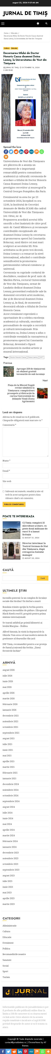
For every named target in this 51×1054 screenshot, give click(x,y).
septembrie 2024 (11, 801)
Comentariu (9, 424)
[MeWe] (31, 151)
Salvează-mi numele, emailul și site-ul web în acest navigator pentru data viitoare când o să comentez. (24, 494)
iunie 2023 (8, 886)
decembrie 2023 (11, 852)
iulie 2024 (7, 812)
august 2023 (9, 875)
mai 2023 (7, 892)
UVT (41, 357)
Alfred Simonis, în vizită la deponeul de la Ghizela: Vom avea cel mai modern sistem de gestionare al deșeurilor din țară (25, 635)
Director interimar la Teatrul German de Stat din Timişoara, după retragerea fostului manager (11, 551)
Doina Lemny (33, 357)
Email (6, 470)
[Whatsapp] (41, 151)
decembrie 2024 (11, 784)
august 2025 (9, 738)
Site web (7, 481)
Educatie (14, 48)
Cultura (6, 48)
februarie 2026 (10, 704)
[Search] (46, 23)
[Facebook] (6, 151)
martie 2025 (9, 767)
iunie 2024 (8, 818)
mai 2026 (7, 687)
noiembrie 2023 (10, 858)
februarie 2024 (10, 841)
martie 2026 (9, 698)
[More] (6, 157)
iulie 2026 (7, 675)
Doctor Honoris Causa (18, 357)
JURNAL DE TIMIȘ (25, 13)
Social (5, 965)
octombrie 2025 (10, 727)
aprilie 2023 (9, 898)
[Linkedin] (21, 151)
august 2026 (9, 669)
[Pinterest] (26, 151)
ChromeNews (34, 1042)
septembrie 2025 (11, 732)
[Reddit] (16, 151)
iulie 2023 (7, 881)
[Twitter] (11, 151)
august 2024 (9, 806)
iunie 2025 (8, 749)
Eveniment (8, 942)
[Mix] (36, 151)
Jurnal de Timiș (12, 68)
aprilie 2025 (9, 761)
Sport (5, 971)
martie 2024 (9, 835)
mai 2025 (7, 755)
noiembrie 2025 (10, 721)
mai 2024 (7, 824)
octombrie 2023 (10, 864)
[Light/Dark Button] (39, 23)
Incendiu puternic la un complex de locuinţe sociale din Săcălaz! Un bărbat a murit (25, 599)
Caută (8, 570)
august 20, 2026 (32, 558)
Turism (6, 977)
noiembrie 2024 (10, 789)
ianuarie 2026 (9, 709)
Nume (6, 460)
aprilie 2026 (9, 692)
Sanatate (7, 960)
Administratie (9, 925)
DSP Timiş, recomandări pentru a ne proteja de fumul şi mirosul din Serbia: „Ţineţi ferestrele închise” (25, 647)
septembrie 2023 (11, 869)
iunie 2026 (8, 681)
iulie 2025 (7, 744)
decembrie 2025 (11, 715)
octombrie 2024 (10, 795)
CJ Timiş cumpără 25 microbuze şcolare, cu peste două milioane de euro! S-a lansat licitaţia (11, 530)
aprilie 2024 (9, 829)
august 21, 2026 (32, 538)
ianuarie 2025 (9, 778)
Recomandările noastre (14, 954)
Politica (6, 948)
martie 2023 (9, 904)
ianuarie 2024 (9, 847)
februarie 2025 (10, 772)
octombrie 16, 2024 (30, 68)
